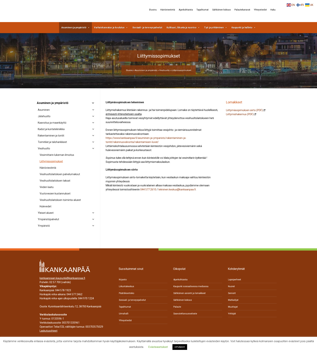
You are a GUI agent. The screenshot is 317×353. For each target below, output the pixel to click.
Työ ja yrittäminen (214, 27)
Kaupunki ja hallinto (242, 27)
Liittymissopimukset (51, 161)
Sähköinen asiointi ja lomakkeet (189, 293)
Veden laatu (47, 187)
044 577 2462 (74, 294)
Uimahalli (123, 313)
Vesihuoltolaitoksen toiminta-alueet (60, 199)
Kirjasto (123, 279)
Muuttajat (233, 307)
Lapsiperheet (234, 279)
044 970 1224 (86, 298)
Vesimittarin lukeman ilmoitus (57, 154)
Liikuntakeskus (126, 286)
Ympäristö (44, 225)
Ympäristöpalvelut (48, 219)
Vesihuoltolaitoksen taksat (55, 180)
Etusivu (153, 9)
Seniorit (232, 293)
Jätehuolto (44, 116)
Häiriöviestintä (167, 9)
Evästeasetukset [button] (158, 346)
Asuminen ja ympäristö (73, 27)
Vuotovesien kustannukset (55, 193)
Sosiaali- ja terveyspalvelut (147, 27)
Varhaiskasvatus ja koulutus (109, 27)
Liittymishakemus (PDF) (240, 114)
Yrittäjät (232, 313)
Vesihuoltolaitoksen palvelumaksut (60, 174)
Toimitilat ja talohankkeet (52, 142)
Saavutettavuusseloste (185, 313)
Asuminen (44, 109)
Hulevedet (45, 206)
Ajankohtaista (186, 9)
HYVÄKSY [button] (180, 347)
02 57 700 (55, 282)
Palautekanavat (242, 9)
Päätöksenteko (126, 293)
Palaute (177, 307)
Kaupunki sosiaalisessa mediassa (190, 286)
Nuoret (231, 286)
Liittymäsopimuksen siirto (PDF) (244, 110)
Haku (273, 9)
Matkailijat (233, 300)
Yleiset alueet (46, 212)
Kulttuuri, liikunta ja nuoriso (181, 27)
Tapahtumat (202, 9)
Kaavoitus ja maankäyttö (52, 122)
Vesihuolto (164, 70)
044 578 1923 (63, 290)
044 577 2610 (148, 189)
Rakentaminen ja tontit (51, 135)
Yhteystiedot (260, 9)
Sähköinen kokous (221, 9)
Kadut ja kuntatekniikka (51, 129)
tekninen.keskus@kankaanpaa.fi (177, 189)
